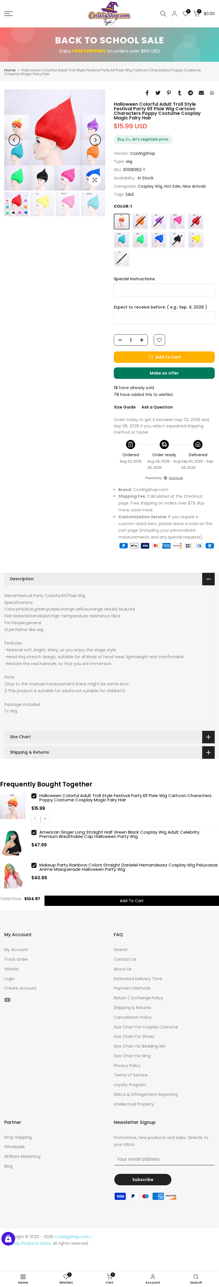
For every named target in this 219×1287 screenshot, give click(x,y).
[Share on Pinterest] (168, 92)
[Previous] (14, 140)
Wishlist (11, 969)
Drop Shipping (18, 1137)
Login (9, 979)
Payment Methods (132, 988)
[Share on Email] (201, 92)
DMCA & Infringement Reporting (146, 1094)
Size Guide (125, 407)
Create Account (20, 988)
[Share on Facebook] (147, 92)
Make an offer (170, 374)
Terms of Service (131, 1075)
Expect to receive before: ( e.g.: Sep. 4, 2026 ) (160, 307)
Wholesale (14, 1147)
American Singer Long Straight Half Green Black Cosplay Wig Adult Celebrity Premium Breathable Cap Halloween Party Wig (119, 834)
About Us (122, 969)
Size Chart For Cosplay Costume (146, 1027)
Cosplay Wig (150, 186)
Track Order (16, 959)
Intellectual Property (134, 1104)
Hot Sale (172, 186)
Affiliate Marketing (22, 1156)
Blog (8, 1166)
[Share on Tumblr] (179, 92)
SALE (129, 194)
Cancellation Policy (133, 1017)
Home (10, 70)
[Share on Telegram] (190, 92)
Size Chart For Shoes (134, 1036)
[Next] (95, 140)
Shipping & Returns (132, 1007)
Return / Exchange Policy (138, 998)
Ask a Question (157, 407)
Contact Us (125, 959)
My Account (16, 949)
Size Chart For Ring (132, 1056)
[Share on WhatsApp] (212, 92)
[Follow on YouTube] (7, 1000)
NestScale (176, 478)
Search (121, 949)
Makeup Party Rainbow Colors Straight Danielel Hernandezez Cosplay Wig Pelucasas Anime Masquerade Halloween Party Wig (128, 867)
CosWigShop (142, 153)
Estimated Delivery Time (138, 979)
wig (129, 161)
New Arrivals (194, 186)
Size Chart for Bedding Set (140, 1046)
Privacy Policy (127, 1065)
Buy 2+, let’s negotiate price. (143, 139)
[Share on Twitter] (158, 92)
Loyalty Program (130, 1085)
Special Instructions (134, 279)
